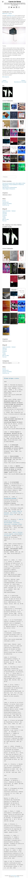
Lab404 (4, 218)
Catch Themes (16, 876)
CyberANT (4, 213)
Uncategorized (6, 76)
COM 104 (4, 212)
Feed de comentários (7, 203)
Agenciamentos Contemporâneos (9, 187)
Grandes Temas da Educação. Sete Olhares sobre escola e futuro (13, 513)
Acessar (4, 200)
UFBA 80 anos (5, 186)
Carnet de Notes (14, 1)
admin (11, 13)
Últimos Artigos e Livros (11, 378)
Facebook (4, 215)
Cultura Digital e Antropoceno (8, 188)
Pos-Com (4, 220)
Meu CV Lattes (5, 219)
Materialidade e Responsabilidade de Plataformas (13, 184)
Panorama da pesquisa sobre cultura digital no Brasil (13, 183)
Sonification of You (11, 15)
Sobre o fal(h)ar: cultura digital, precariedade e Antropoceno (14, 534)
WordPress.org (5, 205)
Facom (3, 216)
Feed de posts (5, 202)
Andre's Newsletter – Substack (9, 210)
